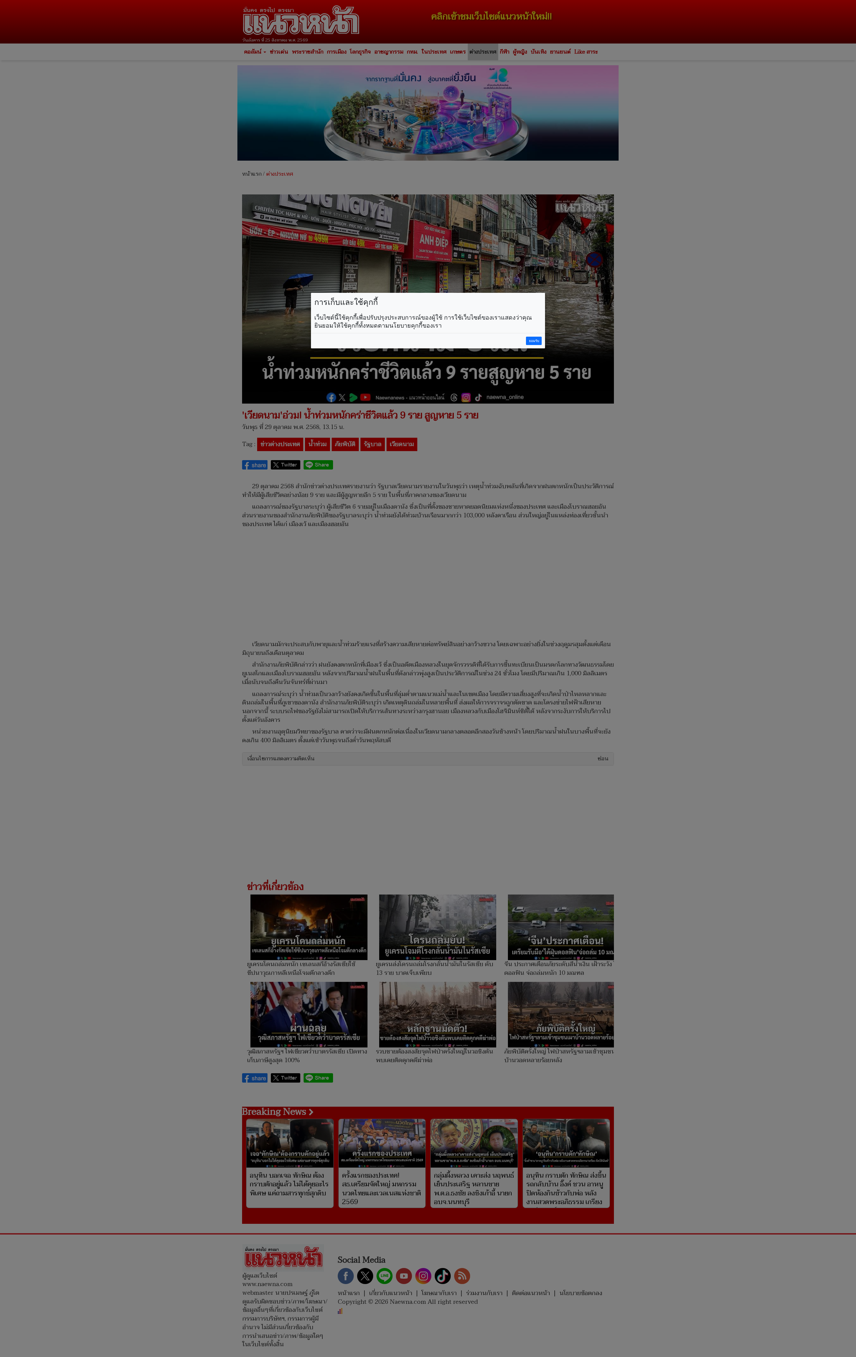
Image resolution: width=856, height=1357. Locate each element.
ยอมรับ (534, 341)
